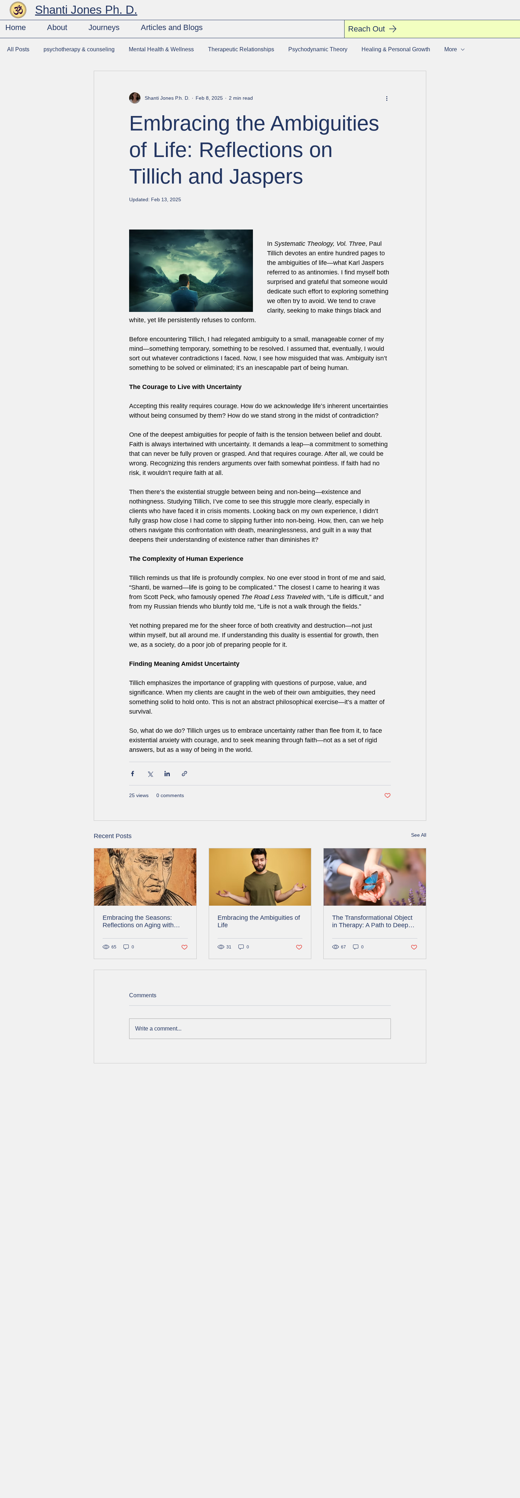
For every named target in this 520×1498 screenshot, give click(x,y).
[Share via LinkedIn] (167, 773)
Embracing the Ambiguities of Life (259, 921)
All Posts (18, 49)
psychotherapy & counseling (79, 49)
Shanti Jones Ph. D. (86, 9)
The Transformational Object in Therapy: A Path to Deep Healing (372, 921)
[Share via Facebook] (132, 773)
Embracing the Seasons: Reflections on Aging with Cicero (138, 921)
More (450, 49)
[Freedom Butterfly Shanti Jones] (375, 877)
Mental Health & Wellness (161, 49)
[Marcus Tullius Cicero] (145, 877)
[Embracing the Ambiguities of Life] (260, 877)
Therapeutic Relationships (241, 49)
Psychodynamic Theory (317, 49)
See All (418, 835)
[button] (104, 27)
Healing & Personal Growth (396, 49)
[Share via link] (184, 773)
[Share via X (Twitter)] (149, 773)
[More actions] (386, 98)
